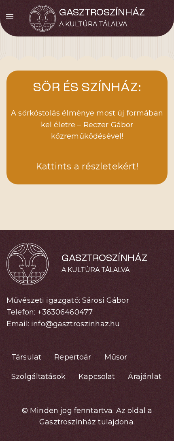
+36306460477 (65, 312)
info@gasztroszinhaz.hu (75, 323)
